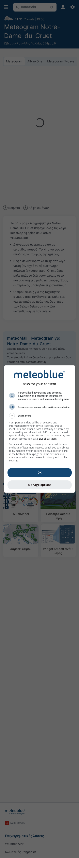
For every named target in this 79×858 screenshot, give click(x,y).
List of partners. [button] (48, 438)
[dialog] (39, 429)
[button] (39, 416)
